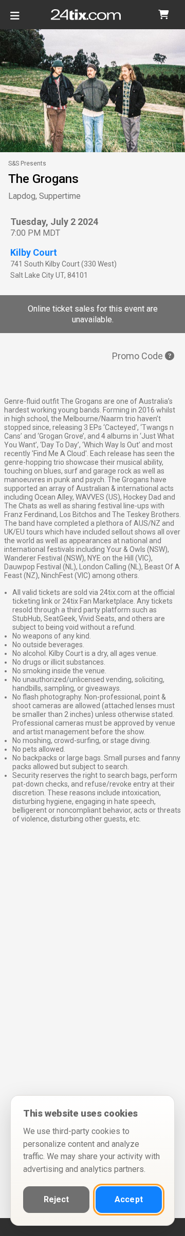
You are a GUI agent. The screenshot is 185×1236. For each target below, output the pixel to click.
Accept (129, 1199)
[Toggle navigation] (15, 20)
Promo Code (138, 356)
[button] (163, 14)
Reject (56, 1199)
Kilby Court (33, 252)
